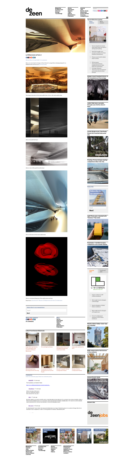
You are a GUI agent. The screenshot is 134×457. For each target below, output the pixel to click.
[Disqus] (55, 395)
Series (70, 8)
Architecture (59, 9)
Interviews (71, 9)
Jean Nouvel (35, 300)
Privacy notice (67, 451)
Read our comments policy (45, 376)
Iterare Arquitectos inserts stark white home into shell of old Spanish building (99, 47)
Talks (69, 12)
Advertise (66, 450)
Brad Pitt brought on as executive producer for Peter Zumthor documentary (99, 53)
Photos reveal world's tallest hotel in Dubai (99, 57)
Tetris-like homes (100, 429)
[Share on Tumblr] (35, 58)
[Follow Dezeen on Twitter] (105, 11)
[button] (107, 18)
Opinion (70, 11)
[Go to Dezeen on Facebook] (103, 11)
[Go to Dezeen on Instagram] (100, 11)
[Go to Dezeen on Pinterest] (98, 11)
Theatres (41, 300)
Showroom (83, 12)
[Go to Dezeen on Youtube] (107, 11)
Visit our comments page (32, 376)
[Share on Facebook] (26, 58)
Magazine (58, 8)
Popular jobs (91, 271)
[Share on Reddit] (31, 58)
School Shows (84, 13)
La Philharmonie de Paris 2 (33, 55)
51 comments (43, 60)
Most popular (91, 22)
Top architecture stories (94, 19)
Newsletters (71, 15)
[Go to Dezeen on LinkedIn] (102, 11)
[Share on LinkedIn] (33, 58)
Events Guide (84, 11)
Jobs (81, 9)
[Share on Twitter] (28, 58)
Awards (82, 8)
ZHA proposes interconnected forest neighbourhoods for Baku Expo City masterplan (98, 64)
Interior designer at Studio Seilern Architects (98, 306)
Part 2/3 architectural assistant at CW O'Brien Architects (98, 317)
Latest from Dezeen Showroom (35, 330)
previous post (42, 64)
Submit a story (67, 449)
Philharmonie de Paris (49, 300)
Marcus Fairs (29, 60)
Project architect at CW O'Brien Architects (97, 295)
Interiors (57, 11)
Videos (70, 13)
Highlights (32, 427)
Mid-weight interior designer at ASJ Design (99, 300)
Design (57, 12)
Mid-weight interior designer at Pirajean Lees (99, 311)
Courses (82, 15)
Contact (65, 453)
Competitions (84, 16)
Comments (66, 448)
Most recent (102, 22)
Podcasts (71, 16)
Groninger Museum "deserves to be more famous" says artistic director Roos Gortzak (99, 70)
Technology (58, 13)
